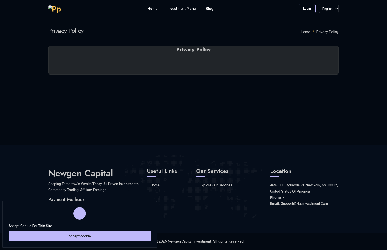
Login (307, 8)
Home (152, 8)
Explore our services (216, 185)
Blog (209, 8)
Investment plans (182, 8)
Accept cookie (80, 236)
